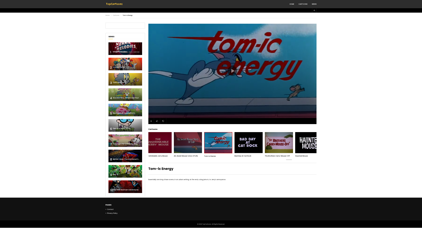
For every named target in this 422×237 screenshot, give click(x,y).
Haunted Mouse (301, 156)
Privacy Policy (112, 213)
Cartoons (302, 4)
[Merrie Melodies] (125, 48)
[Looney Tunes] (125, 64)
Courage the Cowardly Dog (125, 144)
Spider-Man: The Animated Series (128, 159)
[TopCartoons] (114, 4)
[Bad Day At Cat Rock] (249, 142)
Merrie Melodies (120, 51)
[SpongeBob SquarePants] (125, 110)
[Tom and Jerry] (125, 79)
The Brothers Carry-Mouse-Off (277, 156)
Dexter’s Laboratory (121, 128)
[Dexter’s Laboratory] (125, 125)
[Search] (314, 10)
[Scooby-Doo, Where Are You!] (125, 94)
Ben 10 (115, 174)
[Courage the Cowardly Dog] (125, 140)
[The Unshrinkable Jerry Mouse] (158, 142)
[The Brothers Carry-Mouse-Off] (279, 142)
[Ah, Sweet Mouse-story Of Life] (188, 142)
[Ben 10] (125, 171)
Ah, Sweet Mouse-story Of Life (186, 156)
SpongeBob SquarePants (124, 113)
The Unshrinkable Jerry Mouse (156, 156)
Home (292, 4)
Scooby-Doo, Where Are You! (126, 98)
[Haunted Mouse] (309, 142)
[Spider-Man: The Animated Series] (125, 156)
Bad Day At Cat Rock (243, 156)
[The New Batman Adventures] (125, 186)
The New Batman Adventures (126, 190)
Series (314, 4)
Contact (110, 209)
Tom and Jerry (119, 82)
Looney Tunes (119, 67)
